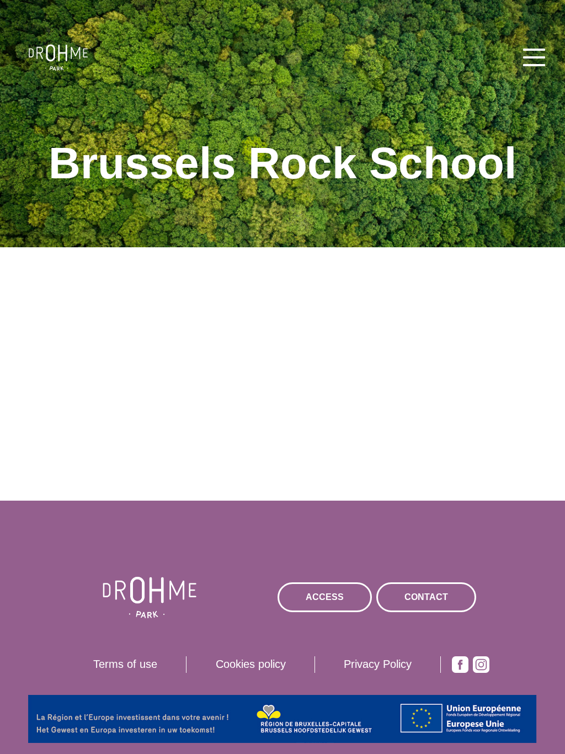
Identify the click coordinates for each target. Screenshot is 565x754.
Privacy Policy (378, 664)
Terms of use (125, 664)
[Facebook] (460, 664)
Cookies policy (251, 664)
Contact (426, 597)
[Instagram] (481, 664)
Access (325, 597)
